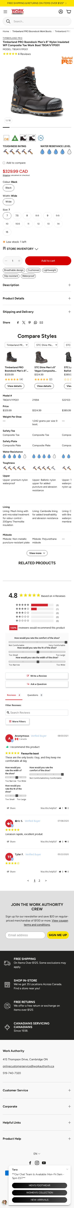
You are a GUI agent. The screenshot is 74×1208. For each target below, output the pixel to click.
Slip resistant (11, 276)
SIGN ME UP (58, 935)
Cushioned (33, 270)
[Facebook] (17, 322)
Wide (9, 201)
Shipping (6, 175)
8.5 (37, 215)
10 (7, 223)
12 (38, 223)
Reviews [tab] (11, 695)
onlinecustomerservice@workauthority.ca (28, 1066)
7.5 (17, 215)
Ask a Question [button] (39, 684)
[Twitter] (23, 322)
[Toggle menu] (5, 11)
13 (48, 223)
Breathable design (14, 270)
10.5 (17, 223)
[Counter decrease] (6, 261)
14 (58, 223)
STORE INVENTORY (20, 248)
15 (7, 232)
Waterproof (28, 276)
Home (6, 31)
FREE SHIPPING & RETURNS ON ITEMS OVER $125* (35, 3)
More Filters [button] (19, 721)
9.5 (58, 215)
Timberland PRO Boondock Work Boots (31, 31)
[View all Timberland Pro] (67, 60)
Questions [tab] (32, 695)
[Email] (41, 322)
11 (28, 223)
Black (9, 187)
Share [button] (12, 808)
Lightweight (50, 270)
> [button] (46, 881)
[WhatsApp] (35, 322)
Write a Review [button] (38, 675)
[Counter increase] (19, 261)
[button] (37, 21)
